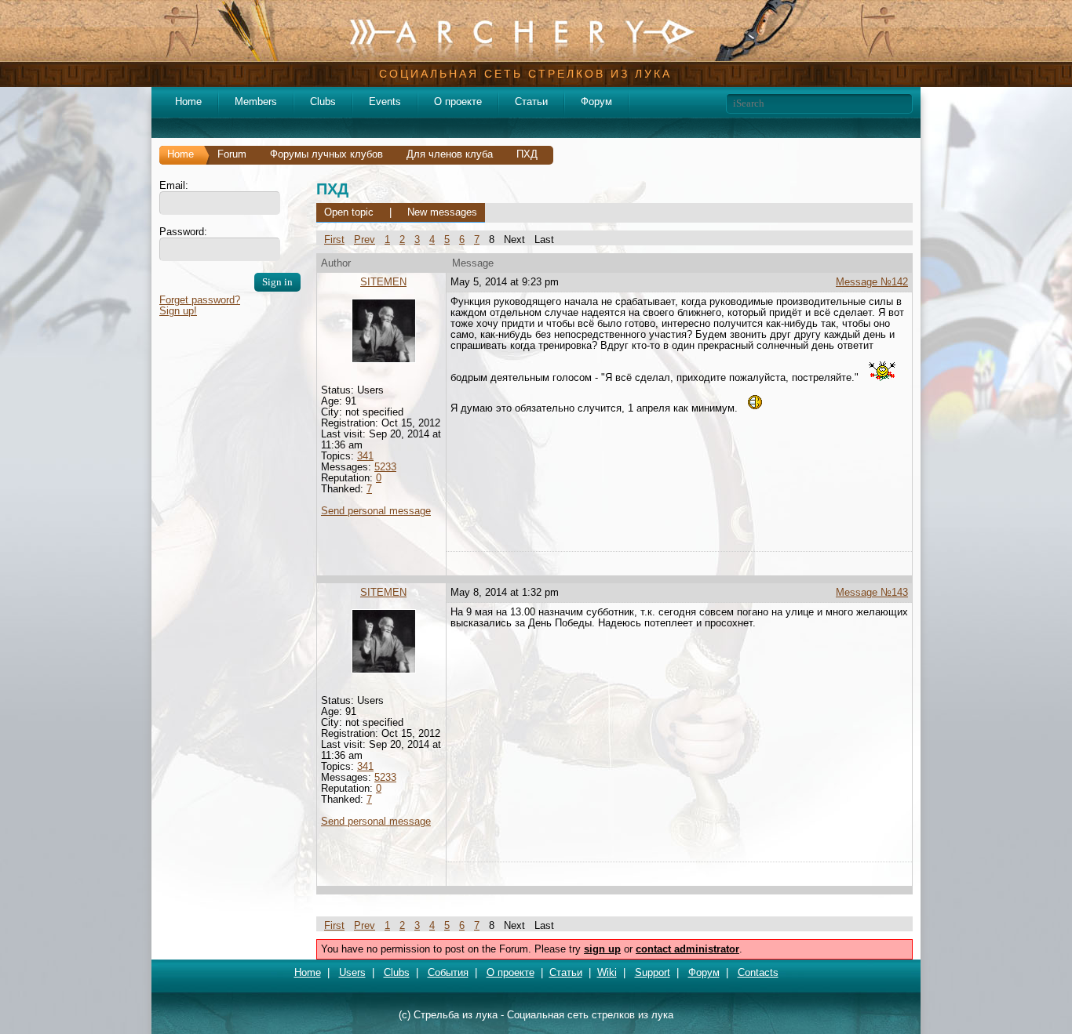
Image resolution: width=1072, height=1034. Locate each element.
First (334, 239)
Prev (364, 239)
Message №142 (872, 282)
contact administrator (687, 949)
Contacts (758, 972)
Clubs (323, 101)
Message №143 (872, 592)
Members (256, 101)
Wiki (607, 972)
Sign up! (178, 311)
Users (352, 972)
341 (365, 456)
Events (385, 101)
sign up (602, 949)
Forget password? (199, 300)
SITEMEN (383, 282)
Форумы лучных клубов (326, 154)
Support (652, 972)
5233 (385, 467)
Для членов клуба (450, 154)
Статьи (531, 101)
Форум (596, 101)
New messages (442, 212)
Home (188, 101)
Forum (231, 154)
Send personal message (376, 511)
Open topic (349, 212)
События (448, 972)
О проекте (458, 101)
